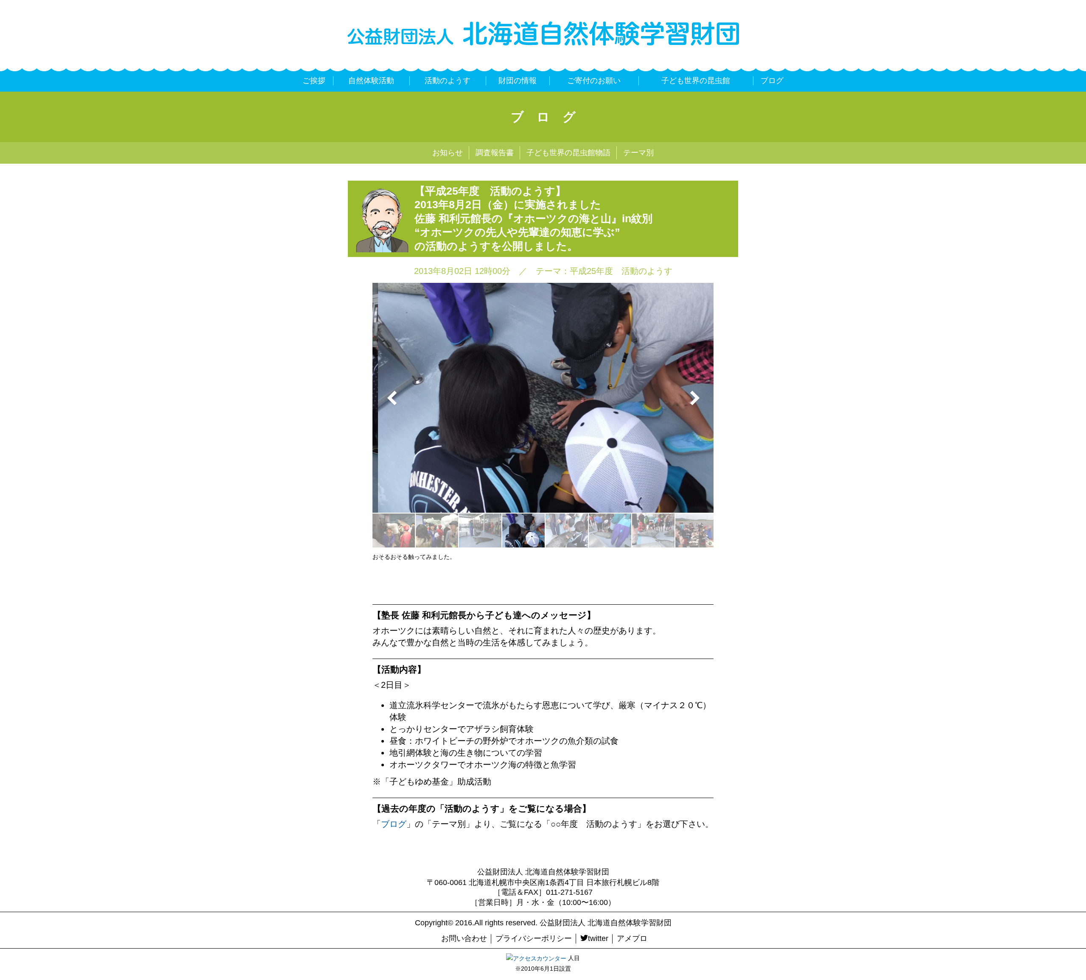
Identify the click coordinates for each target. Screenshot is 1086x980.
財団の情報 (517, 80)
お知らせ (447, 152)
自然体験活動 (371, 80)
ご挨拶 (313, 80)
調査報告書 (495, 152)
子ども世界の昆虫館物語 (568, 152)
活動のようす (447, 80)
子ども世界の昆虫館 (695, 80)
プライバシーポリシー (533, 938)
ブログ (772, 80)
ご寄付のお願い (594, 80)
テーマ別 (638, 152)
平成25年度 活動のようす (621, 271)
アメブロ (632, 938)
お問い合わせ (464, 938)
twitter (598, 938)
